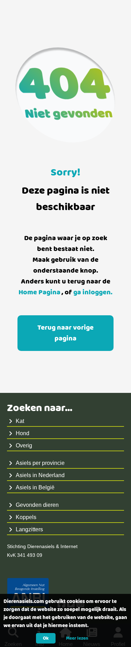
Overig (24, 445)
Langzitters (29, 529)
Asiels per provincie (40, 463)
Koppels (26, 517)
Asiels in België (35, 487)
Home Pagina (39, 292)
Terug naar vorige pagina (65, 333)
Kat (20, 421)
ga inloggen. (92, 292)
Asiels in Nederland (40, 475)
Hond (22, 433)
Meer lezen (77, 638)
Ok (46, 638)
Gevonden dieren (37, 505)
